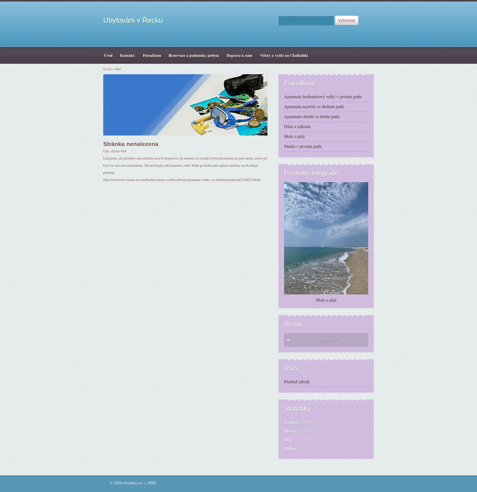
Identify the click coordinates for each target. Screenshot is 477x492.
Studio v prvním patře (303, 146)
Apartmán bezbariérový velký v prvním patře (323, 96)
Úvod (107, 69)
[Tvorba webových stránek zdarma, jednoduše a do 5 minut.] (145, 483)
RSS (152, 483)
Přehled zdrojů (296, 381)
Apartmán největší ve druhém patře (314, 106)
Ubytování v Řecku (133, 20)
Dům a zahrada (297, 126)
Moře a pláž (294, 136)
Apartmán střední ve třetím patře (312, 116)
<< (290, 341)
